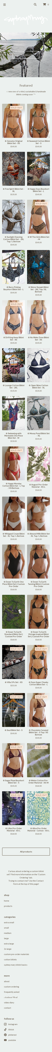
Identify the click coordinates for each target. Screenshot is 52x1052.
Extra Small (9, 922)
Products (8, 906)
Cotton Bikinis (10, 959)
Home (6, 900)
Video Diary (9, 1002)
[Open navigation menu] (4, 4)
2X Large (7, 949)
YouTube (12, 1040)
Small (6, 927)
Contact (7, 1007)
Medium (7, 933)
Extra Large (9, 943)
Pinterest (12, 1034)
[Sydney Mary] (26, 20)
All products (26, 851)
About (6, 981)
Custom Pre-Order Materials (16, 954)
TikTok (11, 1029)
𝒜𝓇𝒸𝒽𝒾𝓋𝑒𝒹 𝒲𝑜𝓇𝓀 (10, 997)
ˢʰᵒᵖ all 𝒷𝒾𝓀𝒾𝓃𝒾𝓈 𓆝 (26, 55)
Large (6, 938)
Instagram (12, 1024)
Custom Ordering (11, 986)
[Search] (35, 4)
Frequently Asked (11, 992)
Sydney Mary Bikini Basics (15, 964)
